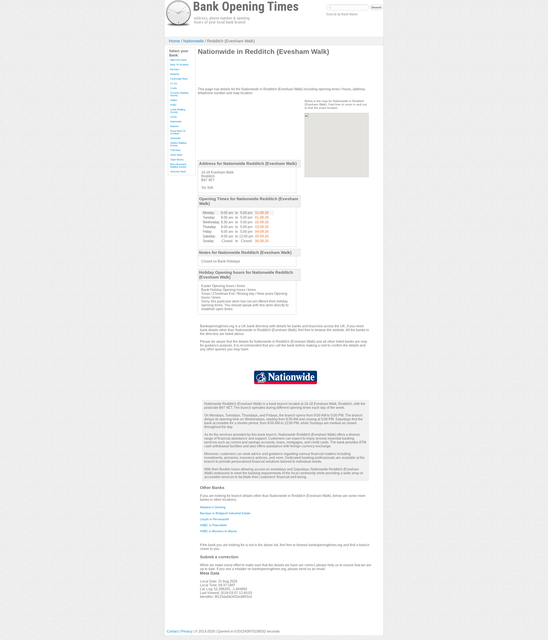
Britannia (174, 74)
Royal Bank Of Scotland (177, 132)
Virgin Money (177, 159)
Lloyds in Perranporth (214, 519)
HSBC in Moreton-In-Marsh (218, 531)
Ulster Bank (176, 155)
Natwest (174, 126)
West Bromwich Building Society (178, 165)
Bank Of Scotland (179, 64)
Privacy (186, 631)
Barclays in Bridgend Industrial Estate (225, 513)
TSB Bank (175, 150)
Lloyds (173, 117)
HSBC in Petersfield (213, 525)
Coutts (173, 88)
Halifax (173, 100)
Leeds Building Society (177, 110)
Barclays (174, 69)
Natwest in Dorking (212, 507)
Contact (173, 631)
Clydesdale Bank (179, 78)
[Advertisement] (276, 73)
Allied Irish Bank (178, 60)
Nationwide (193, 41)
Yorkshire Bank (178, 171)
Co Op (173, 83)
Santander (175, 138)
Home (174, 41)
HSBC (173, 105)
